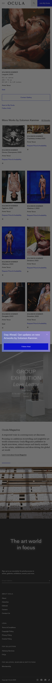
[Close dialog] (47, 334)
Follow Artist (26, 346)
